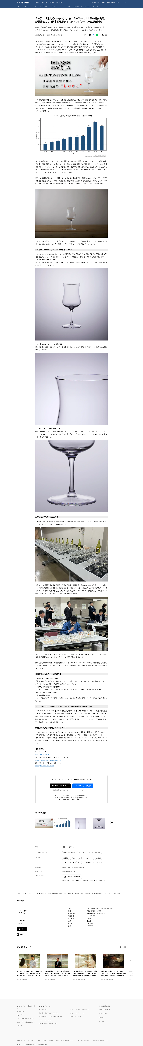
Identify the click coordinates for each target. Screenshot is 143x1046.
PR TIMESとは (21, 1011)
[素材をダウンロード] (102, 35)
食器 (80, 858)
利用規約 (51, 1041)
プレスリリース (29, 893)
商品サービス (67, 847)
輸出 (79, 862)
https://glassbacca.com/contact (44, 766)
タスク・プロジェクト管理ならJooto (79, 1009)
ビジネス (86, 6)
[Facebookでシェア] (93, 35)
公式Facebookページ (104, 1009)
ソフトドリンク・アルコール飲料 (89, 852)
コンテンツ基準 (42, 1041)
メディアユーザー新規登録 (83, 786)
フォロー (22, 929)
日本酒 (65, 858)
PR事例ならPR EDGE (75, 1016)
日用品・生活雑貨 (69, 852)
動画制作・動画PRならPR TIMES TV (48, 1013)
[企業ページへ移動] (23, 912)
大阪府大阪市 (66, 867)
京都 (98, 862)
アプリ (41, 6)
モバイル (34, 6)
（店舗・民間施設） (78, 867)
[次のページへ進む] (112, 822)
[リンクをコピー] (106, 35)
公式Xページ (102, 1017)
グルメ (93, 6)
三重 (64, 862)
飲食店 (98, 858)
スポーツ (100, 6)
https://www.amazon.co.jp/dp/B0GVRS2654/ (49, 760)
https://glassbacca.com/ (42, 754)
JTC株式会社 (40, 893)
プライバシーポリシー (30, 1041)
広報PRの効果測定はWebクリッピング (49, 1023)
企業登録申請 (111, 3)
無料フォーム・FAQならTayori (78, 1013)
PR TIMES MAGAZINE (45, 1020)
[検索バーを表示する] (125, 2)
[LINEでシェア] (97, 35)
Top (18, 6)
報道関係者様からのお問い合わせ (64, 1041)
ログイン (119, 3)
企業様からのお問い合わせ (82, 1041)
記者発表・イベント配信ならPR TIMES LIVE (50, 1016)
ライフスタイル (77, 6)
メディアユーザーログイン (60, 786)
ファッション (66, 6)
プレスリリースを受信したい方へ (26, 1018)
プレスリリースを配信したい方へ (26, 1022)
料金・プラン (20, 1015)
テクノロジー (25, 6)
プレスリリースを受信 (98, 3)
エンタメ (47, 6)
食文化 (72, 862)
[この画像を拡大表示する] (44, 823)
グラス (73, 858)
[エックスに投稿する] (90, 35)
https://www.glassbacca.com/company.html (100, 908)
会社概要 (19, 1041)
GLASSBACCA (89, 862)
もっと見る (123, 947)
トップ (20, 893)
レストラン (89, 858)
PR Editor (41, 1027)
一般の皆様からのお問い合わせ (100, 1041)
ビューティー (56, 6)
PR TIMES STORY (43, 1009)
